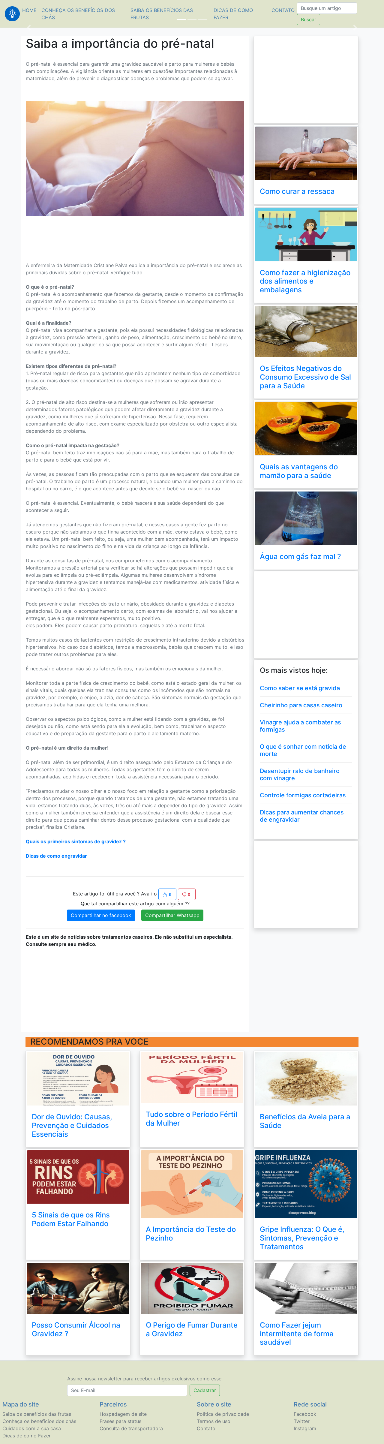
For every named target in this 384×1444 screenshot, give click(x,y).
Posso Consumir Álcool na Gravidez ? (76, 1329)
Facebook (305, 1414)
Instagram (305, 1428)
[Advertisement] (135, 235)
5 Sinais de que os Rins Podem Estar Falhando (71, 1219)
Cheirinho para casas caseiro (301, 705)
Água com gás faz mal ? (300, 556)
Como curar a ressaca (297, 191)
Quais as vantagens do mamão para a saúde (299, 471)
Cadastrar (205, 1390)
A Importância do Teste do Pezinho (191, 1233)
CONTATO (283, 10)
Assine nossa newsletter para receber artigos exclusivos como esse (144, 1379)
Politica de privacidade (223, 1414)
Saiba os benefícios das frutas (161, 13)
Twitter (302, 1421)
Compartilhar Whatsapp (172, 915)
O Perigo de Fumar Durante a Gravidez (192, 1329)
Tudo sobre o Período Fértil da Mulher (191, 1118)
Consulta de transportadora (131, 1428)
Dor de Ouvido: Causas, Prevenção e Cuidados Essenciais (72, 1125)
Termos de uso (213, 1421)
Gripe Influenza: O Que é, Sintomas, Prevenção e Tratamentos (302, 1238)
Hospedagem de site (123, 1414)
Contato (206, 1428)
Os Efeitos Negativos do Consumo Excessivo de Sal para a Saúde (305, 377)
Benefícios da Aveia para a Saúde (305, 1121)
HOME (30, 10)
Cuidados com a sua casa (31, 1428)
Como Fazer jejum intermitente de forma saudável (297, 1334)
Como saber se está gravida (300, 688)
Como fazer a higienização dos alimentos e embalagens (305, 281)
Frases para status (120, 1421)
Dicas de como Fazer (233, 13)
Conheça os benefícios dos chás (78, 13)
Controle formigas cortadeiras (303, 795)
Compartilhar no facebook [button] (101, 915)
